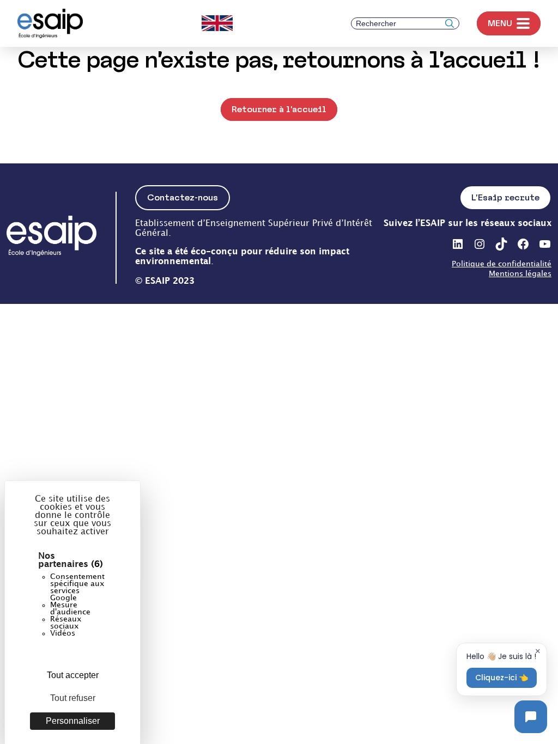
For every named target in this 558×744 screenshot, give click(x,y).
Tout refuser (72, 698)
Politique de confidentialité (501, 263)
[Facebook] (523, 244)
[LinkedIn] (457, 244)
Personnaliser (73, 720)
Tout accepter (73, 675)
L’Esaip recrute (505, 197)
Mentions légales (520, 273)
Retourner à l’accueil (279, 109)
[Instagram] (479, 244)
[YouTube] (544, 244)
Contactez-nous (182, 197)
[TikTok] (501, 244)
